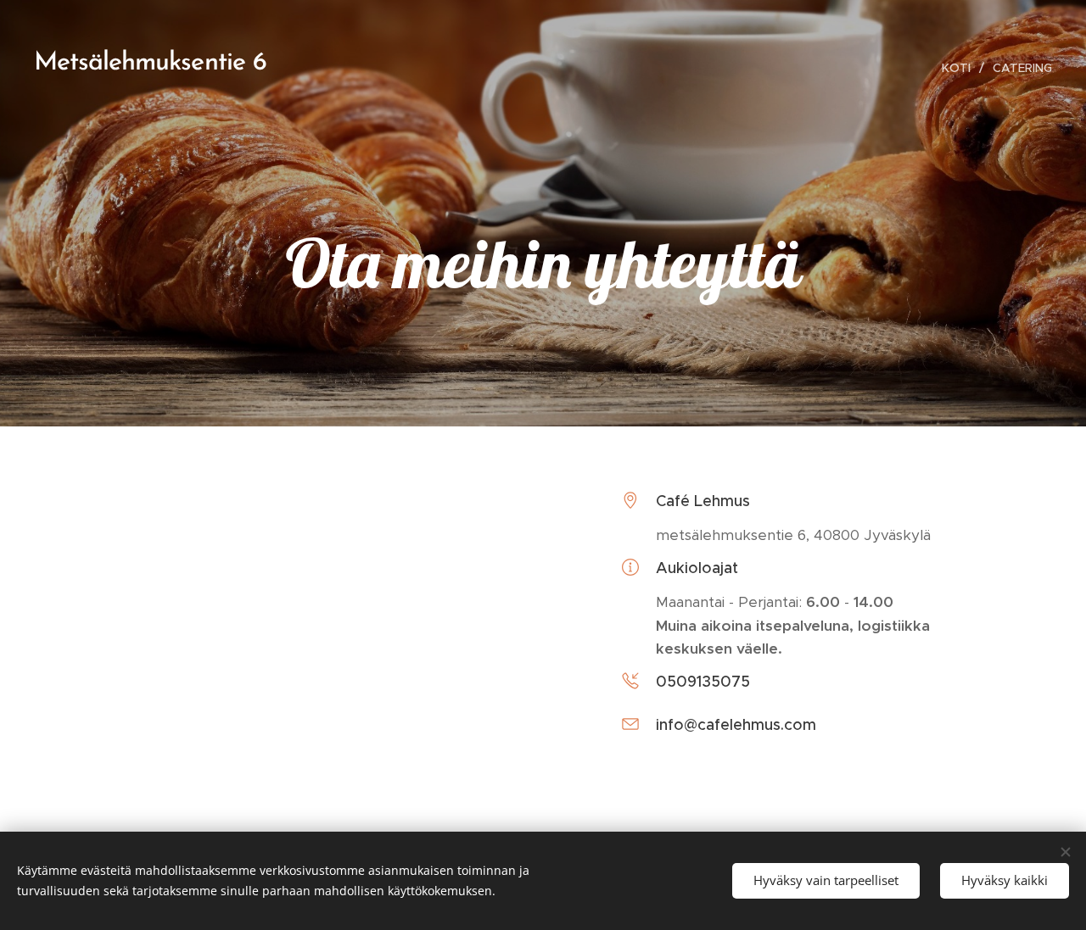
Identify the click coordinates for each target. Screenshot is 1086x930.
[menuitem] (961, 68)
